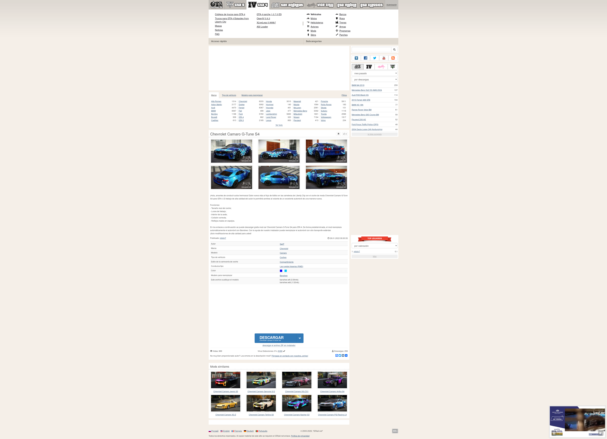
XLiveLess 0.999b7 (266, 22)
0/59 (280, 351)
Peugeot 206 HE (359, 119)
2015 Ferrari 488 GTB (361, 99)
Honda (269, 101)
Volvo (323, 120)
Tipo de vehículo (229, 95)
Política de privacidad (300, 435)
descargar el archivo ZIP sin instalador (279, 345)
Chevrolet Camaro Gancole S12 (261, 391)
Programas (344, 30)
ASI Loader (262, 26)
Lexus (268, 120)
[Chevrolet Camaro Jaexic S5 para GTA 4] (225, 380)
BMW (213, 110)
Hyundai (269, 107)
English (226, 431)
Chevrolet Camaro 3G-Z (225, 414)
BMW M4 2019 (358, 85)
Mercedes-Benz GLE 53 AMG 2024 (367, 90)
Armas (342, 26)
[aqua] (285, 271)
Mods (313, 30)
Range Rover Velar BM (361, 109)
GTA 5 (241, 120)
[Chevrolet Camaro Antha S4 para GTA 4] (332, 380)
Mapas (218, 25)
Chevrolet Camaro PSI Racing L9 (332, 414)
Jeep (268, 110)
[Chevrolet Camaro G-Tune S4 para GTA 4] (231, 151)
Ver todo (279, 125)
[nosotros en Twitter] (374, 58)
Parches (343, 34)
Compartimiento (287, 262)
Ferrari (241, 107)
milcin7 (223, 238)
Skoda (323, 107)
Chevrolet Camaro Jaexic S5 (225, 391)
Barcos (342, 14)
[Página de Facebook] (365, 58)
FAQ (217, 34)
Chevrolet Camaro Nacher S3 (297, 414)
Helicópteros (317, 22)
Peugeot (297, 120)
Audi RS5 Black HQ (360, 95)
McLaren (297, 107)
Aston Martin (216, 104)
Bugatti (214, 117)
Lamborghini (271, 114)
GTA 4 (241, 117)
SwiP (282, 244)
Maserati (297, 101)
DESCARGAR (272, 338)
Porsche (324, 101)
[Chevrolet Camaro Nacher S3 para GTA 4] (296, 403)
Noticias (219, 29)
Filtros (344, 95)
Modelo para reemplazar (252, 95)
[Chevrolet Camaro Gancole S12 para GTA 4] (261, 380)
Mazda (296, 104)
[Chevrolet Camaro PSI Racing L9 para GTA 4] (332, 403)
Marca (214, 95)
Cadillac (214, 120)
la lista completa (375, 134)
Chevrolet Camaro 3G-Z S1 (297, 391)
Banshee (284, 275)
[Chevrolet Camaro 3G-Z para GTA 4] (225, 403)
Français (238, 431)
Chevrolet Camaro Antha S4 (332, 391)
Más (375, 256)
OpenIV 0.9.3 (263, 18)
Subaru (324, 110)
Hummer (269, 104)
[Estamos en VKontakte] (356, 58)
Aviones (315, 26)
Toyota (324, 114)
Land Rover (271, 117)
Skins (313, 34)
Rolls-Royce (326, 104)
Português (262, 431)
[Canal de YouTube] (383, 58)
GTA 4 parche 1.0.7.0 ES (269, 14)
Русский (214, 431)
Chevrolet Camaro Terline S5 (261, 414)
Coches (283, 257)
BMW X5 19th (357, 104)
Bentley (214, 114)
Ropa (342, 18)
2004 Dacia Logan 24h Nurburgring (367, 129)
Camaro (283, 253)
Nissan (297, 117)
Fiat (240, 110)
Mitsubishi (298, 114)
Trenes (342, 22)
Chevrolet (243, 101)
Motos (314, 18)
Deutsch (250, 431)
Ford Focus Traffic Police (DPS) (365, 124)
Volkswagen (326, 117)
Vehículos (316, 14)
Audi (213, 107)
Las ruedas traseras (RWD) (291, 266)
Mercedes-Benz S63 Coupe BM (365, 114)
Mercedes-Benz (300, 110)
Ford (241, 114)
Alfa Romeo (216, 101)
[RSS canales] (393, 58)
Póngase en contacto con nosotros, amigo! (290, 355)
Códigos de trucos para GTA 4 (230, 14)
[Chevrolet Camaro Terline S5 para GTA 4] (261, 403)
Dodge (242, 104)
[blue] (281, 271)
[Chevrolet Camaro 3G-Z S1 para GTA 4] (296, 380)
